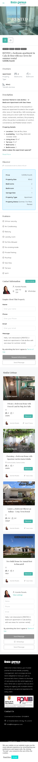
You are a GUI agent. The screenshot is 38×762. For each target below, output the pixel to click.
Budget (30, 379)
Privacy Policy (25, 741)
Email (5, 324)
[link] (19, 388)
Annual (10, 432)
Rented (12, 49)
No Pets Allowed (11, 242)
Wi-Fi (7, 273)
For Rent (5, 49)
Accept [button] (15, 757)
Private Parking (10, 252)
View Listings (30, 281)
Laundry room (10, 237)
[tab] (5, 40)
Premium (23, 49)
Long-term (23, 379)
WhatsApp (32, 291)
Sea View (8, 263)
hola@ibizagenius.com (15, 724)
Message (6, 333)
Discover (28, 416)
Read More (7, 154)
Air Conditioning (11, 226)
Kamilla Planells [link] (14, 423)
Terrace (8, 268)
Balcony (8, 232)
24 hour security (11, 221)
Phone (5, 314)
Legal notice (12, 741)
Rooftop (8, 258)
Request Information (19, 357)
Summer (17, 49)
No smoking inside (11, 247)
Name (5, 304)
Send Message (19, 362)
